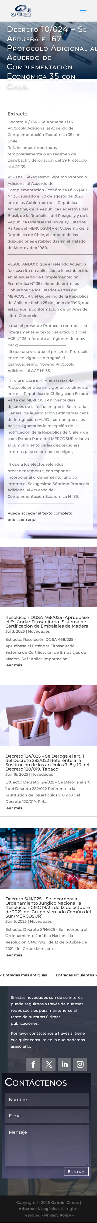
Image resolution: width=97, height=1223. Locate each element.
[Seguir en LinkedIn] (64, 1064)
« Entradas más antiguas (23, 975)
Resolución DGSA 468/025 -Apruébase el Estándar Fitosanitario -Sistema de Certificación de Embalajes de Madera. (47, 622)
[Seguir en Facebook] (33, 1064)
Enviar (76, 1171)
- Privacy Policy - (58, 1215)
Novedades (39, 631)
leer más (13, 665)
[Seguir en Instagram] (80, 1064)
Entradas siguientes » (76, 975)
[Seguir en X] (49, 1064)
